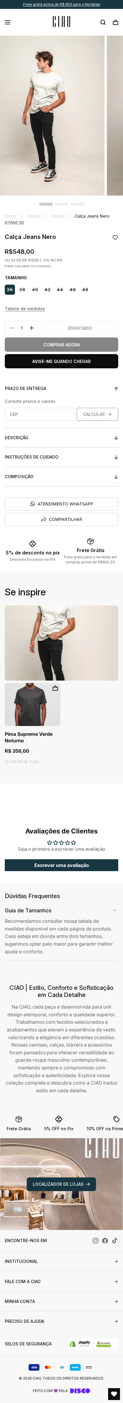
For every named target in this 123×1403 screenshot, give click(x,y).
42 (47, 289)
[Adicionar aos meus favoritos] (115, 238)
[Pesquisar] (103, 22)
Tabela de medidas (25, 308)
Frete (9, 266)
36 (10, 289)
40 (35, 289)
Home (10, 215)
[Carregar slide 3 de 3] (77, 204)
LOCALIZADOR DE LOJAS (58, 1184)
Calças (33, 215)
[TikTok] (114, 1240)
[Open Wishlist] (114, 1394)
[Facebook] (105, 1240)
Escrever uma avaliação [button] (61, 865)
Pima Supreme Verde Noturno (29, 737)
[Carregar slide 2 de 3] (61, 204)
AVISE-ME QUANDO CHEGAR (61, 361)
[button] (7, 22)
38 (22, 289)
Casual (57, 215)
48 (85, 289)
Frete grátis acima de (61, 4)
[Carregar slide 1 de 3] (46, 204)
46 (73, 289)
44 (60, 289)
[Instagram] (95, 1240)
